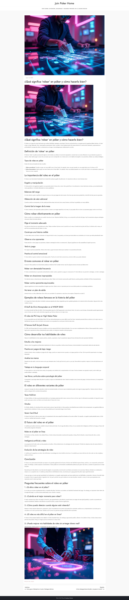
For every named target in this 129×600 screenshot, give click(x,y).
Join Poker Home (64, 3)
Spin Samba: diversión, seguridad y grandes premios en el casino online (64, 8)
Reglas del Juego (29, 581)
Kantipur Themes (69, 598)
